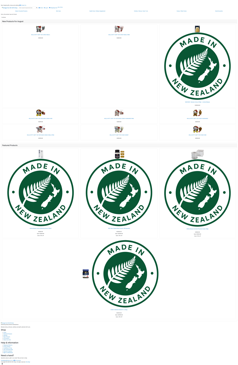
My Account (18, 360)
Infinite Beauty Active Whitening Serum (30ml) (40, 228)
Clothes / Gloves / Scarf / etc (141, 11)
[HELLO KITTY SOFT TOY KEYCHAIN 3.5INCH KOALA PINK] (40, 129)
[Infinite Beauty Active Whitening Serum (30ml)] (40, 188)
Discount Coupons (7, 351)
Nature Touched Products (21, 11)
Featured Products (7, 333)
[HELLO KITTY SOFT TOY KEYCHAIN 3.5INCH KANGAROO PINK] (119, 112)
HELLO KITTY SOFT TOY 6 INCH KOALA (40, 34)
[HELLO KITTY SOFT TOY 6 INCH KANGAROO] (197, 112)
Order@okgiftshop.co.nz (7, 360)
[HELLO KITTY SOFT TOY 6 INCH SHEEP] (119, 129)
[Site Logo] (9, 7)
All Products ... (6, 338)
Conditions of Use (7, 348)
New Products (6, 336)
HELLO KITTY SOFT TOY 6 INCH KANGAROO (197, 118)
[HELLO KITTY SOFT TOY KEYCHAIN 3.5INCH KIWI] (40, 112)
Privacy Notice (6, 346)
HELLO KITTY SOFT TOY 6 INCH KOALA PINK (119, 34)
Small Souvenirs (219, 11)
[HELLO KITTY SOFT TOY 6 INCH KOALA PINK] (119, 29)
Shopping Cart (53, 7)
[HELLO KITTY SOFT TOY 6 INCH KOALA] (40, 29)
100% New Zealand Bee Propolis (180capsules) (119, 228)
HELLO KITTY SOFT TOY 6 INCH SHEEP (119, 135)
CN (61, 7)
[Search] (37, 8)
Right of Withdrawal (8, 352)
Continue (3, 17)
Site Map (28, 362)
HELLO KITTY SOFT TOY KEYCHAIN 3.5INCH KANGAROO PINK (119, 118)
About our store (7, 339)
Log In (46, 7)
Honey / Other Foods (181, 11)
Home (41, 7)
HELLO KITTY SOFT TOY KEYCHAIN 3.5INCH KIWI (40, 118)
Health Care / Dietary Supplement (97, 11)
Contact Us (23, 5)
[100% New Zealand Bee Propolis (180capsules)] (119, 188)
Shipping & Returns (7, 345)
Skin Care (58, 11)
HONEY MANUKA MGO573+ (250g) (119, 309)
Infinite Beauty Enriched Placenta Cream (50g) (197, 228)
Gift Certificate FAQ (8, 349)
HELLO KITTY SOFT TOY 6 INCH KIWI (197, 135)
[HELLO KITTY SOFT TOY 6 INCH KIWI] (197, 129)
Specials (5, 335)
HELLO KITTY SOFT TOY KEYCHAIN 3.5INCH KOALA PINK (40, 135)
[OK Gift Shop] (7, 323)
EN (59, 7)
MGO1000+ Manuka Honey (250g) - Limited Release (197, 102)
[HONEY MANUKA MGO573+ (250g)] (119, 273)
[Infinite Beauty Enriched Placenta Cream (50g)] (197, 188)
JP (60, 7)
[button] (2, 364)
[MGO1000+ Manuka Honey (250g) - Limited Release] (197, 63)
